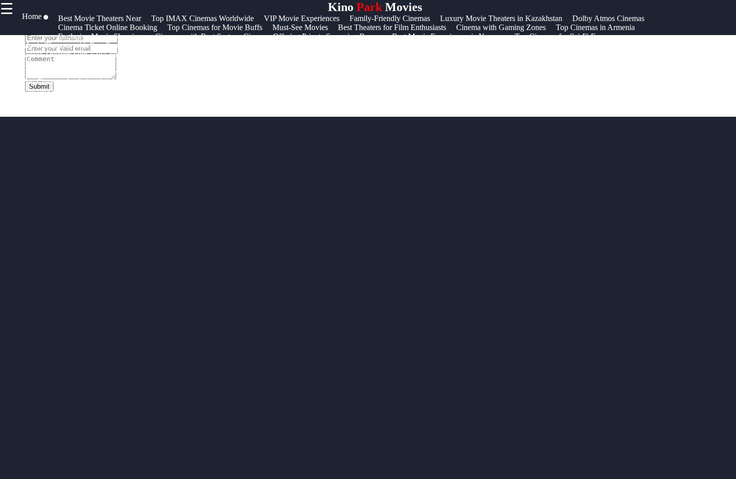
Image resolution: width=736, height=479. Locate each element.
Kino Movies (375, 7)
